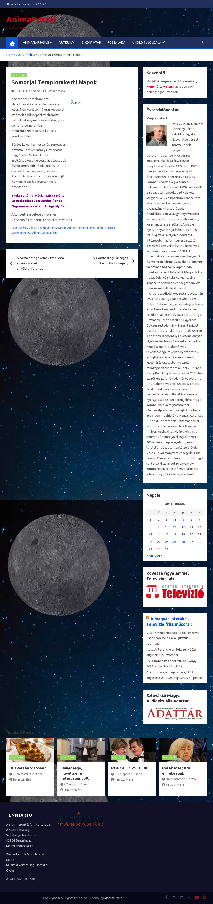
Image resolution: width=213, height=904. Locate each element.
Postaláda (116, 42)
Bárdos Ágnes (66, 227)
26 (183, 542)
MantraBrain (113, 898)
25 (175, 542)
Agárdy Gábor (27, 227)
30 (158, 549)
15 (150, 534)
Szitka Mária (49, 232)
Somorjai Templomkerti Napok (96, 227)
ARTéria (65, 42)
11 (175, 527)
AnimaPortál (31, 19)
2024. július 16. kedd (77, 784)
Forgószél (19, 75)
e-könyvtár (91, 42)
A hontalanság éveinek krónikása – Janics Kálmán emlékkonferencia (40, 263)
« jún (149, 555)
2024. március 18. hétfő (181, 779)
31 (166, 549)
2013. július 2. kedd (27, 91)
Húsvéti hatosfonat (27, 768)
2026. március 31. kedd (28, 774)
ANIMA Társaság (36, 42)
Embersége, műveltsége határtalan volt (74, 773)
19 (183, 534)
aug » (158, 555)
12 (183, 527)
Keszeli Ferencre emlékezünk (167, 649)
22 (150, 542)
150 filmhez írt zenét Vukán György (171, 661)
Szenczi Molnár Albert (25, 232)
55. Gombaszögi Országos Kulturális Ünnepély (110, 260)
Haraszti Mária (56, 91)
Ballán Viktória (47, 227)
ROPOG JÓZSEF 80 (129, 768)
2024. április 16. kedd (128, 774)
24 (166, 542)
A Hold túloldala (146, 42)
